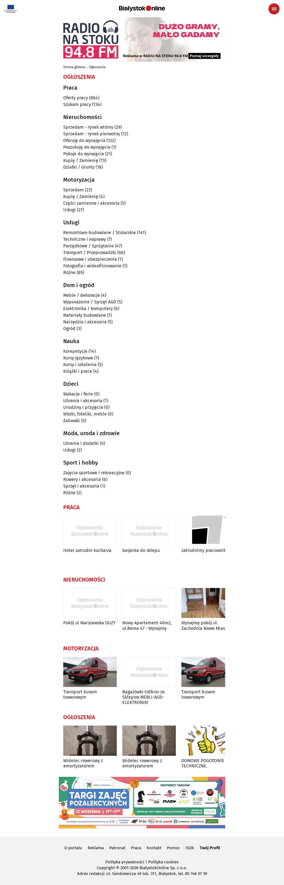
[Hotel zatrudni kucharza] (90, 531)
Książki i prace (77, 371)
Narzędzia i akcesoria (84, 321)
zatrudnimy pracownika (205, 550)
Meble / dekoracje (81, 295)
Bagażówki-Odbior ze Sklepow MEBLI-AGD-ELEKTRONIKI (143, 697)
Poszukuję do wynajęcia (86, 147)
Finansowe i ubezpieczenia (90, 259)
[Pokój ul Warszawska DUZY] (90, 603)
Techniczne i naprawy (84, 239)
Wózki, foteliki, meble (85, 414)
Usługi (69, 209)
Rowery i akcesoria (82, 479)
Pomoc (173, 847)
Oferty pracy (75, 97)
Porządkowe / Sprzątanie (88, 245)
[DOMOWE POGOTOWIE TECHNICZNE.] (208, 741)
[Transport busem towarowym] (90, 672)
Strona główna (74, 67)
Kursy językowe (78, 358)
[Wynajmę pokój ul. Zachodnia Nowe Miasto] (208, 603)
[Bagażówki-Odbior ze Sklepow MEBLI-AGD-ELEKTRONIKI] (149, 672)
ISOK (190, 847)
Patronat (117, 847)
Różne (69, 272)
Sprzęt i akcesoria (81, 486)
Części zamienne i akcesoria (91, 203)
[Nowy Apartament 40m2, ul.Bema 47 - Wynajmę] (149, 603)
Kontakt (154, 847)
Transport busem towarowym (80, 694)
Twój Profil (210, 847)
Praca (136, 847)
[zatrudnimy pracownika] (208, 531)
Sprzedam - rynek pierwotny (91, 133)
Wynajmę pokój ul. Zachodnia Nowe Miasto (205, 625)
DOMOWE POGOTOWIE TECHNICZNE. (202, 763)
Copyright (106, 867)
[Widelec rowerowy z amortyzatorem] (90, 741)
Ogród (69, 328)
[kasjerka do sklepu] (149, 531)
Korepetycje (75, 351)
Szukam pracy (77, 104)
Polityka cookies (163, 861)
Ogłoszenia (97, 67)
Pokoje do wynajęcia (83, 153)
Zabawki (71, 420)
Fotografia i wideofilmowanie (92, 265)
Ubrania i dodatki (81, 443)
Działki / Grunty (79, 167)
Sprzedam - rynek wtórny (88, 127)
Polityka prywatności (124, 861)
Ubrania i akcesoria (82, 400)
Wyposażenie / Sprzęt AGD (89, 302)
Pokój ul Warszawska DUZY (89, 622)
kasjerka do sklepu (141, 550)
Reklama (96, 847)
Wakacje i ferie (78, 394)
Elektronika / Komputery (88, 308)
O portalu (73, 847)
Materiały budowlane (84, 315)
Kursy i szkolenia (80, 364)
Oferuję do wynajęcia (84, 140)
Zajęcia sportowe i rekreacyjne (94, 472)
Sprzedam (73, 189)
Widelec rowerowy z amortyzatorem (83, 763)
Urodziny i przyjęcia (83, 407)
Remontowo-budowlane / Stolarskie (99, 232)
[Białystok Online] (142, 9)
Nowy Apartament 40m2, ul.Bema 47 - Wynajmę (147, 625)
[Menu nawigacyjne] (274, 8)
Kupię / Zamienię (80, 160)
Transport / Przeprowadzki (89, 252)
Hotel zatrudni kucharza (87, 550)
